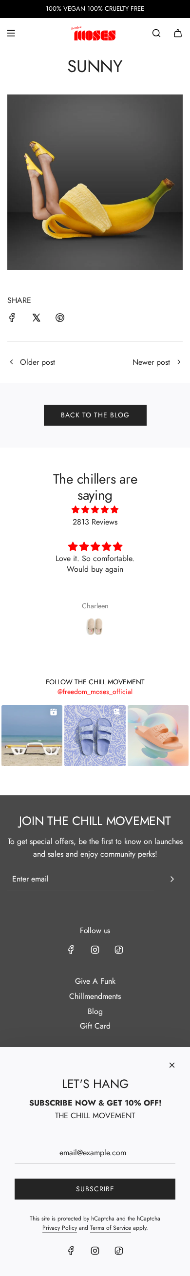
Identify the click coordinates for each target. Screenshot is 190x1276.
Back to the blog (95, 415)
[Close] (172, 1065)
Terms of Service (110, 1227)
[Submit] (172, 879)
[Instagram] (95, 949)
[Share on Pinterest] (60, 319)
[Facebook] (71, 949)
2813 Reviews (95, 521)
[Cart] (178, 33)
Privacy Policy (59, 1227)
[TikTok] (119, 949)
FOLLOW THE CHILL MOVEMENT (95, 682)
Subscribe (95, 1189)
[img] (95, 510)
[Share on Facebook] (12, 319)
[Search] (156, 33)
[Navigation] (10, 33)
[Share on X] (36, 319)
